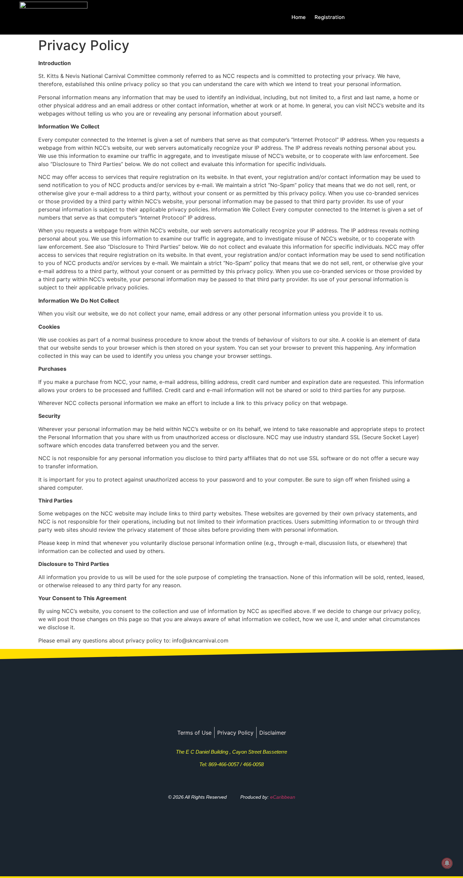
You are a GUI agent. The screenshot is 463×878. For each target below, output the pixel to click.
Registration (330, 17)
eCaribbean (282, 797)
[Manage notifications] (447, 863)
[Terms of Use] (194, 732)
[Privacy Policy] (235, 732)
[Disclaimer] (273, 732)
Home (298, 17)
